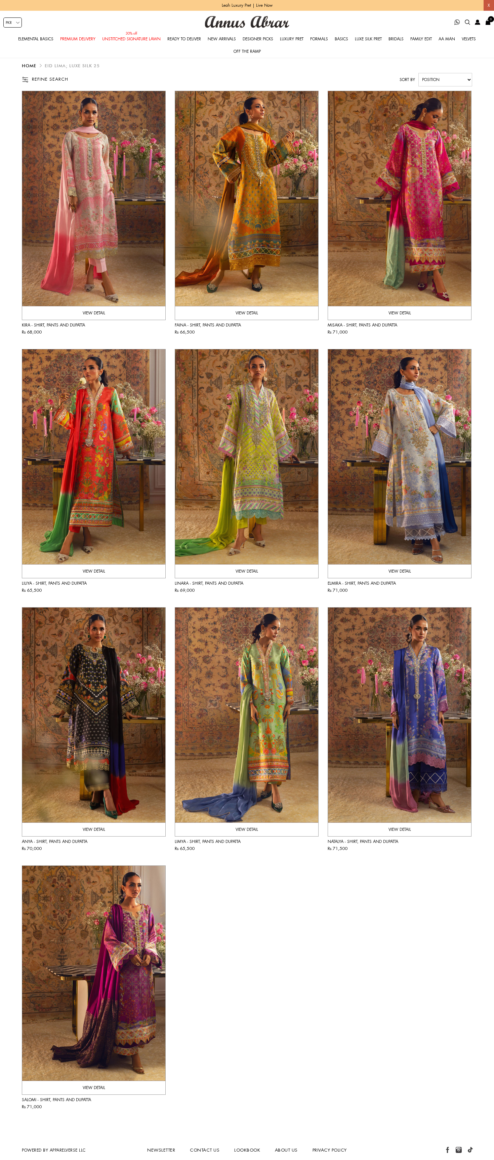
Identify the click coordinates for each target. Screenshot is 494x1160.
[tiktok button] (470, 1150)
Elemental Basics (35, 39)
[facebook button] (448, 1150)
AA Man (447, 39)
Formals (319, 39)
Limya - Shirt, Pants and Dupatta (208, 841)
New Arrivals (222, 39)
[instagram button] (459, 1150)
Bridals (396, 39)
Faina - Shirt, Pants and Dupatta (208, 325)
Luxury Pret (291, 39)
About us (286, 1150)
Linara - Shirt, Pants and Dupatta (209, 583)
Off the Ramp (247, 51)
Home (29, 65)
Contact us (204, 1150)
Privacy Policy (330, 1150)
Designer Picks (258, 39)
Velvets (469, 39)
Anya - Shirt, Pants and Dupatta (54, 841)
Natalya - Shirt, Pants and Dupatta (363, 841)
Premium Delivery (77, 39)
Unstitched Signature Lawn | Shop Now (247, 5)
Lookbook (247, 1150)
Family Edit (421, 39)
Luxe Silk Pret (368, 39)
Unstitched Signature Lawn (131, 39)
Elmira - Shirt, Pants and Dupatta (362, 583)
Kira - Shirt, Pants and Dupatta (53, 325)
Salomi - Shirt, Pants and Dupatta (56, 1100)
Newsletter (161, 1150)
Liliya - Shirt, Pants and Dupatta (54, 583)
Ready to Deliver (184, 39)
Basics (341, 39)
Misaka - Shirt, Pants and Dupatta (362, 325)
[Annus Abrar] (247, 22)
